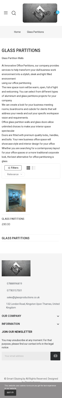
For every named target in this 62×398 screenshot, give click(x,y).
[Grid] (28, 168)
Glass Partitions (15, 238)
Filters (14, 167)
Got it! (10, 392)
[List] (33, 168)
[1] (55, 356)
